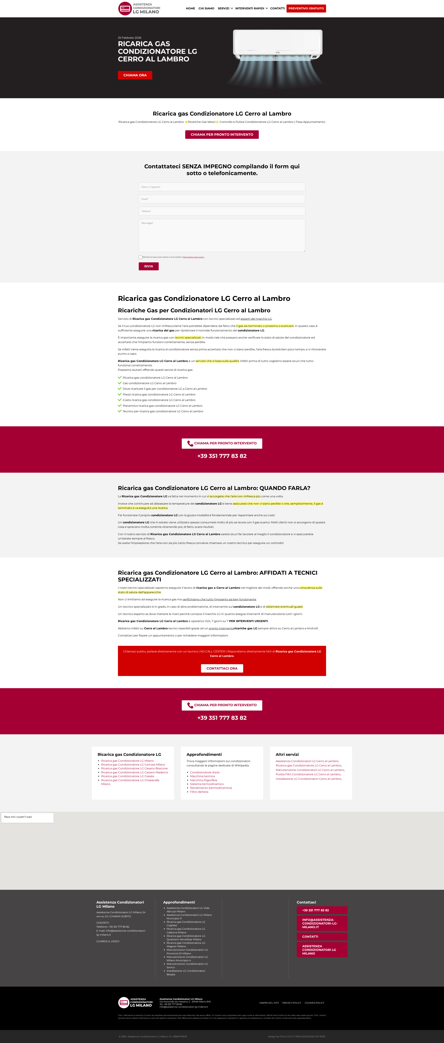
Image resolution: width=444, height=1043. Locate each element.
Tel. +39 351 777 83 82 (171, 1004)
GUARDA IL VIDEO (107, 941)
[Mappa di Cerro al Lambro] (222, 851)
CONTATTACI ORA (222, 668)
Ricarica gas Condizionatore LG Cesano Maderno (134, 772)
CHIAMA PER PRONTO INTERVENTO (222, 134)
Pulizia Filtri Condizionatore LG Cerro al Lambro (308, 774)
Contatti (277, 8)
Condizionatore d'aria (204, 772)
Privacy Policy (291, 1003)
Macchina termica (202, 776)
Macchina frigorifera (203, 780)
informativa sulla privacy (193, 257)
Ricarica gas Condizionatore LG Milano (127, 760)
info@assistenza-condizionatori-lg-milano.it (320, 923)
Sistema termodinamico (207, 784)
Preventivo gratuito (306, 8)
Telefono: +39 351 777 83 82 (112, 926)
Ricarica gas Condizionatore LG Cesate (127, 776)
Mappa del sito (269, 1003)
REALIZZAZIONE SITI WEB (310, 1036)
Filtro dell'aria (199, 791)
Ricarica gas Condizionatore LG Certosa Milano (133, 764)
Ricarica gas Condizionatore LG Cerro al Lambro (308, 765)
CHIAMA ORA (135, 75)
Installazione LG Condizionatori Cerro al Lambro (308, 778)
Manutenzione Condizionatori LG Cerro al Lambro (310, 770)
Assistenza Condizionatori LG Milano (319, 949)
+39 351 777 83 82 (315, 910)
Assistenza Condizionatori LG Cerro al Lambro (307, 761)
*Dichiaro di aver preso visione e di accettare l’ (173, 257)
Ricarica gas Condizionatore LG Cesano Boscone (134, 768)
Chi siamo (206, 8)
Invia (148, 266)
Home (190, 8)
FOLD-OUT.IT (287, 1036)
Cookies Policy (314, 1003)
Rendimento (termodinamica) (211, 787)
